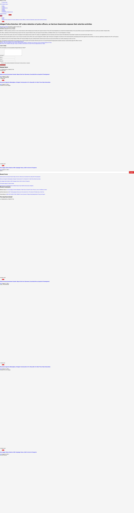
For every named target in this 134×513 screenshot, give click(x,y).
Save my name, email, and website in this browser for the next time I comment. (15, 63)
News (3, 21)
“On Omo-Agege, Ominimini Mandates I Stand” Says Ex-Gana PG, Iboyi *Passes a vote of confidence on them (27, 189)
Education (4, 10)
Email (1, 59)
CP (12, 41)
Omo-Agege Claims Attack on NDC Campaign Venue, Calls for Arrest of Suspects (18, 167)
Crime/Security (5, 7)
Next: (22, 43)
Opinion (3, 8)
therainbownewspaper (4, 26)
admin (1, 76)
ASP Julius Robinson (8, 41)
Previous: (26, 42)
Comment (2, 55)
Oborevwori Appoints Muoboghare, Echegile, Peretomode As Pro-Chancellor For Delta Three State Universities (25, 82)
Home (3, 5)
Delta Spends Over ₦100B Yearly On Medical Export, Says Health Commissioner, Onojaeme (16, 185)
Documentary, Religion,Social (7, 11)
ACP (3, 41)
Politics (3, 6)
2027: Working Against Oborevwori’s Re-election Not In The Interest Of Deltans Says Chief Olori (26, 192)
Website (1, 61)
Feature (3, 9)
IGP (23, 41)
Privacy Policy (4, 2)
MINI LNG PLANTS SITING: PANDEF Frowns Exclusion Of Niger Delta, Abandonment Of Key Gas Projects (26, 194)
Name (1, 57)
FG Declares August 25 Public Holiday (7, 183)
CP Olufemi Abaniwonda (17, 41)
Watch (1, 15)
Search (1, 170)
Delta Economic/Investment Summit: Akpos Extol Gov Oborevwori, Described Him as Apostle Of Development (24, 74)
